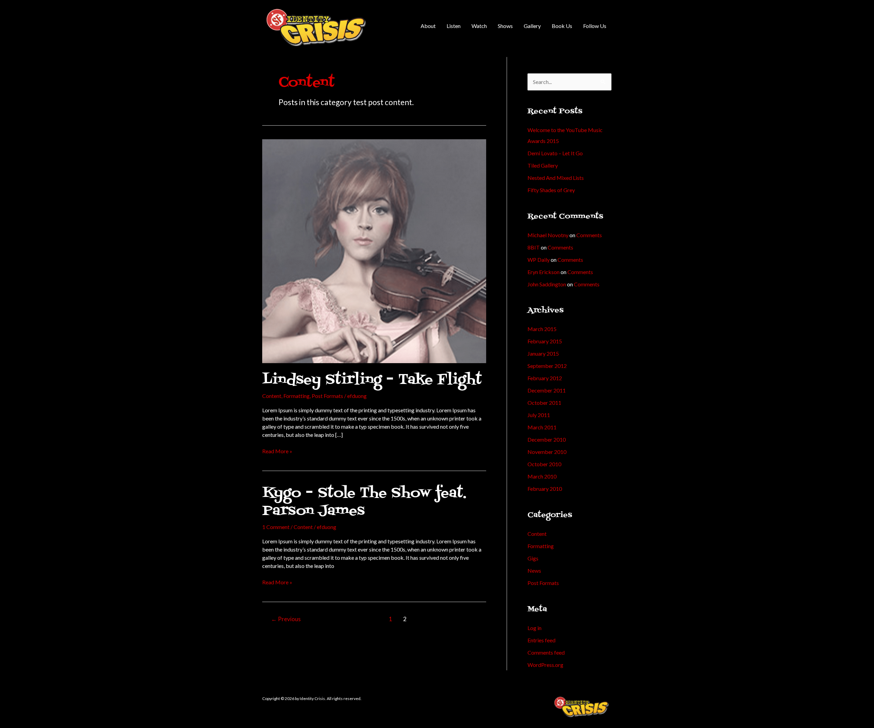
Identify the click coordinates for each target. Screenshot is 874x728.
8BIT (533, 247)
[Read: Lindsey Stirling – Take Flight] (374, 250)
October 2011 (544, 402)
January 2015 (543, 353)
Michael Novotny (547, 235)
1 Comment (276, 527)
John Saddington (546, 284)
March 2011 (541, 427)
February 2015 (544, 341)
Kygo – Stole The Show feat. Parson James (364, 502)
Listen (454, 26)
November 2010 (546, 451)
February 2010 (544, 488)
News (534, 570)
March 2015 (541, 329)
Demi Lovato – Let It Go (555, 153)
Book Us (562, 26)
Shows (505, 26)
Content (271, 395)
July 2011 (538, 415)
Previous (286, 619)
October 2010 (544, 464)
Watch (479, 26)
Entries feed (541, 640)
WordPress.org (545, 664)
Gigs (532, 558)
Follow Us (594, 26)
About (428, 26)
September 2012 (547, 365)
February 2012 (544, 378)
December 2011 (546, 390)
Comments (589, 235)
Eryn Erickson (543, 272)
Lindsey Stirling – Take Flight (372, 380)
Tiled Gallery (542, 165)
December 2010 (546, 439)
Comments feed (546, 652)
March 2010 (541, 476)
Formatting (296, 395)
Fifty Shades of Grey (551, 190)
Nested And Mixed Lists (555, 177)
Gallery (532, 26)
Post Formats (327, 395)
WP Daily (538, 259)
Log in (534, 628)
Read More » (277, 450)
